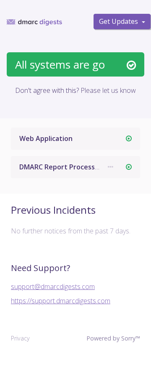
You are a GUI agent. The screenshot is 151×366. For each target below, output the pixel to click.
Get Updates (119, 21)
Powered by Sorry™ (113, 338)
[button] (110, 167)
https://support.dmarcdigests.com (60, 300)
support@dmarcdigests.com (53, 286)
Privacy (20, 338)
